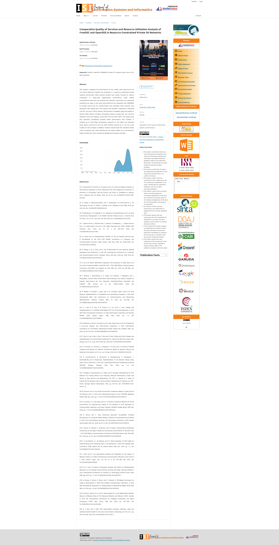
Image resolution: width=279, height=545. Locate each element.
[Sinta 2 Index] (186, 213)
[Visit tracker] (186, 327)
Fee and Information (185, 89)
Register (194, 1)
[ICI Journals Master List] (186, 313)
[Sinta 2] (186, 35)
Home (78, 16)
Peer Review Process (185, 73)
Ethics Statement (184, 64)
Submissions (182, 60)
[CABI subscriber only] (186, 239)
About (86, 16)
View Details (186, 323)
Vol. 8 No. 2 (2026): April (101, 23)
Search (127, 16)
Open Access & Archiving (186, 85)
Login (201, 1)
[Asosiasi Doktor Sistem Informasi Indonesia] (186, 47)
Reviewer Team (183, 77)
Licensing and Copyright (186, 82)
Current (95, 16)
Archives (104, 16)
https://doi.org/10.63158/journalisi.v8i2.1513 (98, 66)
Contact (135, 16)
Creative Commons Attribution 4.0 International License (152, 140)
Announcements (115, 16)
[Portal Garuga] (186, 261)
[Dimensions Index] (186, 267)
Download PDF (147, 87)
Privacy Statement (184, 94)
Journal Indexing (184, 102)
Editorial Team (183, 69)
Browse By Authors (184, 98)
